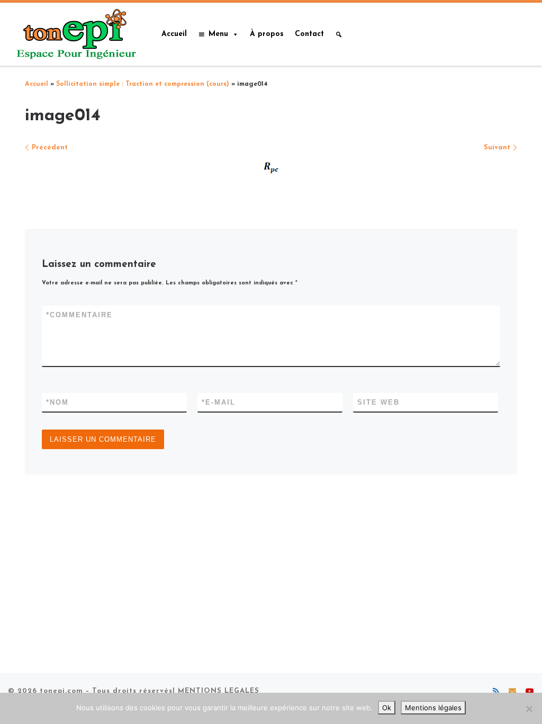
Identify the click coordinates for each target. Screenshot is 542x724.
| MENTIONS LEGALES (216, 690)
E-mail (219, 402)
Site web (378, 402)
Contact (309, 34)
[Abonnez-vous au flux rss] (496, 692)
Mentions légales (433, 707)
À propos (267, 34)
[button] (339, 34)
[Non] (528, 708)
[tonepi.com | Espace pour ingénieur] (74, 33)
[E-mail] (512, 692)
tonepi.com (61, 690)
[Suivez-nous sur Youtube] (530, 692)
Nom (57, 402)
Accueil (174, 34)
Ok (386, 707)
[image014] (271, 167)
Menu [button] (218, 34)
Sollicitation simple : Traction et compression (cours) (142, 84)
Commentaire (79, 315)
